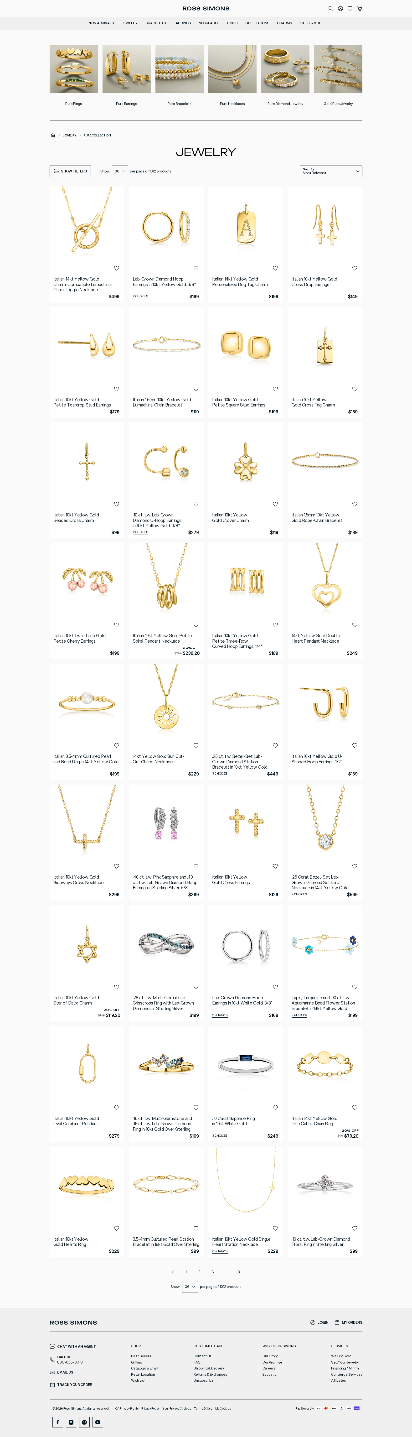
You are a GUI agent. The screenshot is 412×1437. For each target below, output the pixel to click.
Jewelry (130, 23)
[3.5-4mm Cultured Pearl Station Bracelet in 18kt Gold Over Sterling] (166, 1202)
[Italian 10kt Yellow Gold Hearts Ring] (87, 1202)
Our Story (270, 1356)
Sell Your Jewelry (345, 1362)
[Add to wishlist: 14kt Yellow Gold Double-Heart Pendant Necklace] (355, 625)
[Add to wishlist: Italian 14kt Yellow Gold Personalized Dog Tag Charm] (275, 268)
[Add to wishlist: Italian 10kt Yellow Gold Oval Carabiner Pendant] (116, 1108)
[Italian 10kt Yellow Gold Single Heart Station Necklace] (245, 1202)
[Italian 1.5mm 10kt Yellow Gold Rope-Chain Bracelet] (325, 480)
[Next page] (239, 1272)
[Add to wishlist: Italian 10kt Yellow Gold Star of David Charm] (116, 987)
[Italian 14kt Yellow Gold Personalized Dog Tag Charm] (245, 244)
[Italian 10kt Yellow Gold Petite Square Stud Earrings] (245, 362)
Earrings (182, 23)
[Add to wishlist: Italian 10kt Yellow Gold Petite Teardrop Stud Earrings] (116, 389)
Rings (232, 23)
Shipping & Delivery (209, 1368)
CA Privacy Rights (127, 1408)
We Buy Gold (341, 1356)
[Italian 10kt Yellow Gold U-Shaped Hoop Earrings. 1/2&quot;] (325, 722)
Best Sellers (141, 1356)
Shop (136, 1346)
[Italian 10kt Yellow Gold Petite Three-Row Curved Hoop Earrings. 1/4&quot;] (245, 601)
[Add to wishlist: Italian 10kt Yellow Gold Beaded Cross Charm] (116, 504)
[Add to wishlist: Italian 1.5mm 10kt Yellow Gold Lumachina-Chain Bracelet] (196, 389)
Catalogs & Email (144, 1368)
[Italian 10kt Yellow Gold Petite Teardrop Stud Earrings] (87, 362)
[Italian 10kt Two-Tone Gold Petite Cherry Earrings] (87, 601)
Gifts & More (312, 23)
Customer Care (209, 1346)
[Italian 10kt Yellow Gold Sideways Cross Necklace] (87, 843)
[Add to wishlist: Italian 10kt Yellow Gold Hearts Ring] (116, 1228)
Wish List (138, 1380)
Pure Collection (97, 135)
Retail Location (143, 1374)
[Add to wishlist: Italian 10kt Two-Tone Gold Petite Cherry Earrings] (116, 625)
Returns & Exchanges (210, 1374)
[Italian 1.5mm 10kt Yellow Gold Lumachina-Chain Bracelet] (166, 362)
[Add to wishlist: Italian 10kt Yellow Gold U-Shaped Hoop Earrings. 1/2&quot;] (355, 746)
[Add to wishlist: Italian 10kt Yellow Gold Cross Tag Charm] (355, 389)
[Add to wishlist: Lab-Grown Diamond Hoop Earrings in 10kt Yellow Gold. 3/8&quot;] (196, 268)
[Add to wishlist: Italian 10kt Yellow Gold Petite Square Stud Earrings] (275, 389)
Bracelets (155, 23)
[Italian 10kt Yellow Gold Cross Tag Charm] (325, 362)
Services (339, 1346)
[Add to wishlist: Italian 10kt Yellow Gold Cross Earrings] (275, 866)
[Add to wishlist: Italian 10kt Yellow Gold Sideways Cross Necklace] (116, 866)
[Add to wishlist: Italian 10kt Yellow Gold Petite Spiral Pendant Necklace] (196, 625)
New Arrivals (101, 23)
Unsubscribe (204, 1380)
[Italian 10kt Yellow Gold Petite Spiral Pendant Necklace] (166, 601)
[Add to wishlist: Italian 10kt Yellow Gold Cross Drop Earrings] (355, 268)
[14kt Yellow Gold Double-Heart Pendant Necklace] (325, 601)
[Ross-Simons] (206, 8)
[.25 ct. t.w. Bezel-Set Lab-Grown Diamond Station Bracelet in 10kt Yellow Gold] (245, 722)
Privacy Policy (150, 1408)
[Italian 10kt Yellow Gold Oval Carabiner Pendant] (87, 1084)
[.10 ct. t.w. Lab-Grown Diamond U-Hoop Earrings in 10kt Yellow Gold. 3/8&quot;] (166, 480)
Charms (284, 23)
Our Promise (272, 1362)
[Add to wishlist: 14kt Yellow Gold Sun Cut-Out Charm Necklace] (196, 746)
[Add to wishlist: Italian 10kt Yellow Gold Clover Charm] (275, 504)
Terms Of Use (203, 1408)
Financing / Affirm (345, 1368)
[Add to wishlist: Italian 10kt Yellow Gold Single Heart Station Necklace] (275, 1228)
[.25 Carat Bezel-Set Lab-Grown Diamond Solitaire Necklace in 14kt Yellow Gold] (325, 843)
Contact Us (203, 1356)
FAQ (197, 1362)
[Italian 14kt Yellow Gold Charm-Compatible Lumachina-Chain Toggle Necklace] (87, 244)
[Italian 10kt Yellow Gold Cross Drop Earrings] (325, 244)
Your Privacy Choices (176, 1408)
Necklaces (209, 23)
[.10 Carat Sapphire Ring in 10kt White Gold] (245, 1084)
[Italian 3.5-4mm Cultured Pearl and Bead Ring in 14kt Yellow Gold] (87, 722)
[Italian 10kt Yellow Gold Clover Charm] (245, 480)
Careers (269, 1368)
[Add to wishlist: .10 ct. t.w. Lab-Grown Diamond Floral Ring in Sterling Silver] (355, 1228)
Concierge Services (346, 1374)
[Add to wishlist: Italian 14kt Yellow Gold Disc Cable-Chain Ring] (355, 1108)
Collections (257, 23)
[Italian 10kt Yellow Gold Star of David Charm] (87, 963)
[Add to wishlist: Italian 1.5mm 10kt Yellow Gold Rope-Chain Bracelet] (355, 504)
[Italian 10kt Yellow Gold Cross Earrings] (245, 843)
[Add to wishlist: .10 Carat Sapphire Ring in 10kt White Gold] (275, 1108)
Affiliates (338, 1380)
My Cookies (223, 1408)
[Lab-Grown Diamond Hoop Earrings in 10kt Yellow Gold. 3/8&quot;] (166, 244)
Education (270, 1374)
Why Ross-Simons (279, 1346)
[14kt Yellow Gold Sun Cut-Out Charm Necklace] (166, 722)
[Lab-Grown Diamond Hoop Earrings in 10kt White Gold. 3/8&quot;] (245, 963)
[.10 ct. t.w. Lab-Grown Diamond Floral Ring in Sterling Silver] (325, 1202)
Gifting (136, 1362)
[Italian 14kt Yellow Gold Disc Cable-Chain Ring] (325, 1084)
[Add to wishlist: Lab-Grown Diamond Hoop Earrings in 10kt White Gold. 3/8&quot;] (275, 987)
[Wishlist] (350, 8)
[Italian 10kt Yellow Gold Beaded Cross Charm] (87, 480)
